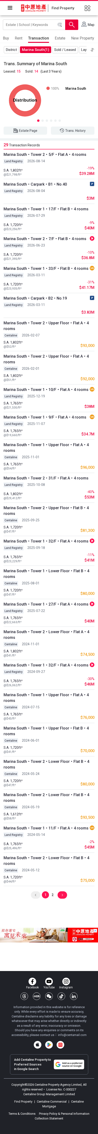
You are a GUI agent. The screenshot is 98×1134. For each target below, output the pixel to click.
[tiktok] (61, 996)
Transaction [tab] (38, 38)
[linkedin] (74, 996)
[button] (92, 49)
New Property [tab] (82, 38)
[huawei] (60, 1045)
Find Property (23, 1101)
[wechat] (49, 996)
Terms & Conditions (22, 1113)
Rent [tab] (18, 38)
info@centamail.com (72, 1035)
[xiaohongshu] (36, 996)
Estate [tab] (60, 38)
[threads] (24, 996)
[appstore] (37, 1045)
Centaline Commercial (51, 1101)
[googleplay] (49, 1045)
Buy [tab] (6, 38)
